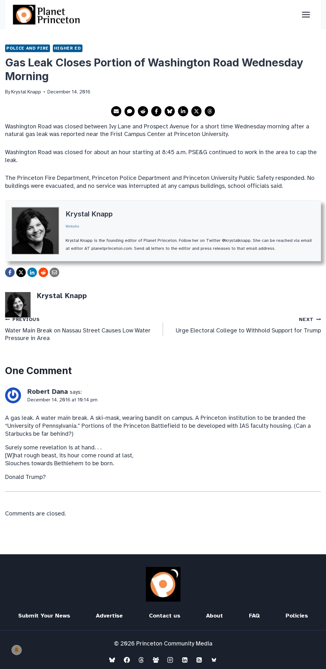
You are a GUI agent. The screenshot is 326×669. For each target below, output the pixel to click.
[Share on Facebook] (156, 111)
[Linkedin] (185, 660)
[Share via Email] (116, 111)
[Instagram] (170, 660)
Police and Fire (27, 48)
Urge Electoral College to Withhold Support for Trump (248, 325)
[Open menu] (305, 14)
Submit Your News (44, 615)
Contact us (164, 615)
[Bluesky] (112, 660)
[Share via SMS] (129, 111)
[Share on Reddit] (143, 111)
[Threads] (141, 660)
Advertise (109, 615)
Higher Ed (67, 48)
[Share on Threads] (210, 111)
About (214, 615)
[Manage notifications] (16, 650)
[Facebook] (127, 660)
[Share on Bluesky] (170, 111)
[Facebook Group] (156, 660)
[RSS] (199, 660)
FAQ (254, 615)
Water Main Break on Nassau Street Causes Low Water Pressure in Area (78, 329)
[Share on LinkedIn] (183, 111)
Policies (297, 615)
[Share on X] (196, 111)
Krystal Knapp (89, 214)
